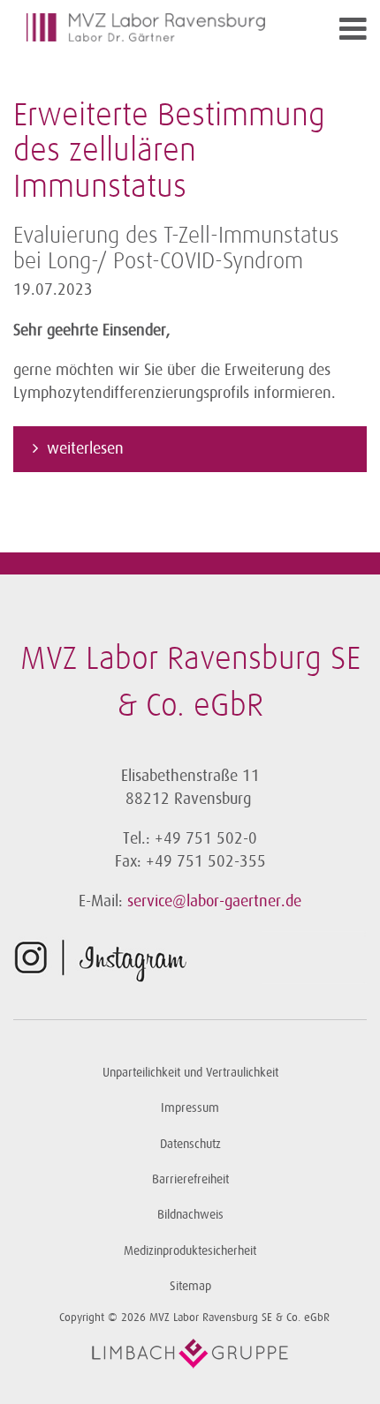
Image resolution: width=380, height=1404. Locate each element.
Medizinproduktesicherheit (190, 1250)
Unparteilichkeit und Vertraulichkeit (190, 1072)
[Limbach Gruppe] (190, 1354)
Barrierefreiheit (190, 1179)
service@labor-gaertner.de (214, 901)
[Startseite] (146, 27)
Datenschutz (190, 1144)
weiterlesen (87, 448)
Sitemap (190, 1286)
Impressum (190, 1107)
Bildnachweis (190, 1214)
